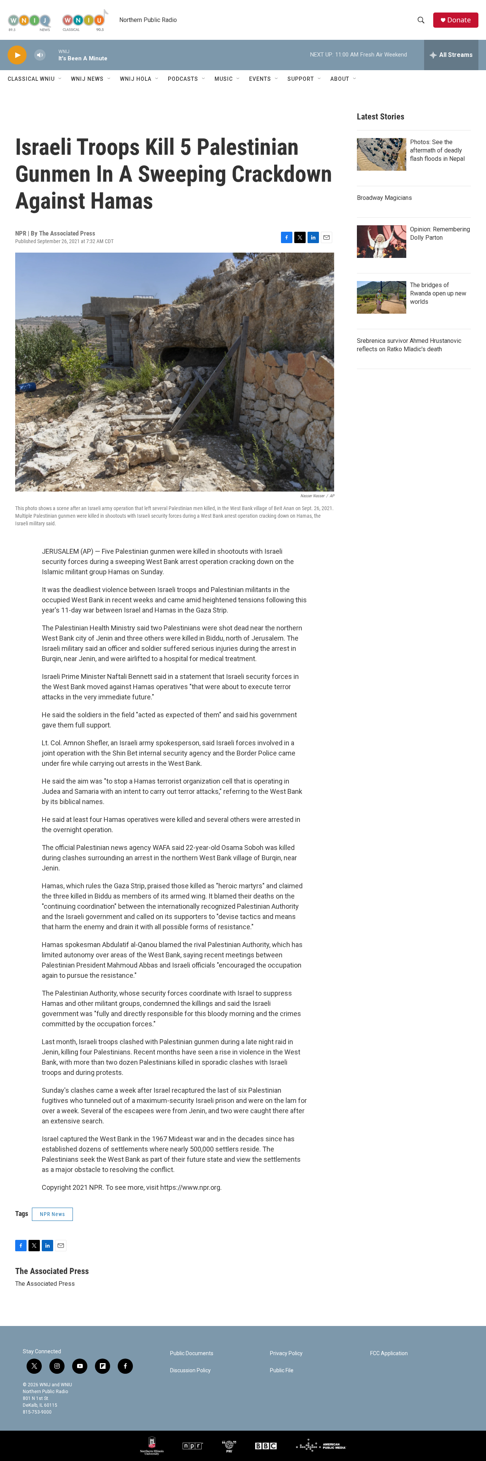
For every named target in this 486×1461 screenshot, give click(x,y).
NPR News (52, 1214)
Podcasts (183, 79)
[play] (17, 55)
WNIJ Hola (135, 79)
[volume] (39, 55)
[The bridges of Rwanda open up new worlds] (381, 297)
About (339, 79)
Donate (459, 20)
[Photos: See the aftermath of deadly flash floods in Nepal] (381, 154)
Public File (281, 1370)
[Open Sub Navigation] (60, 79)
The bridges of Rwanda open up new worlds (438, 293)
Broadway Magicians (384, 197)
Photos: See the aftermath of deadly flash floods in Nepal (437, 150)
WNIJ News (87, 79)
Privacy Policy (286, 1353)
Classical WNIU (31, 79)
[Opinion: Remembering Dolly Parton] (381, 241)
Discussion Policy (190, 1370)
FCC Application (389, 1353)
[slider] (52, 55)
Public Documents (191, 1353)
